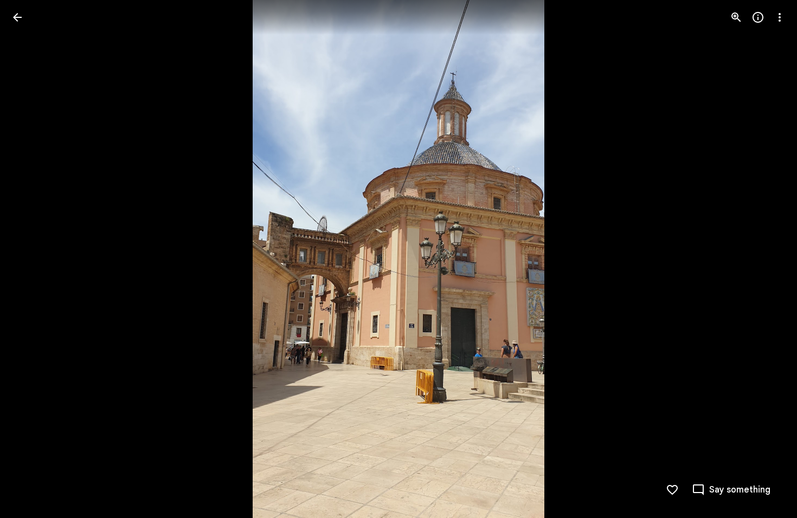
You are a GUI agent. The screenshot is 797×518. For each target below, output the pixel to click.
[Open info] (758, 17)
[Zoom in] (736, 17)
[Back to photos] (17, 17)
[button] (30, 259)
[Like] (672, 489)
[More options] (779, 17)
